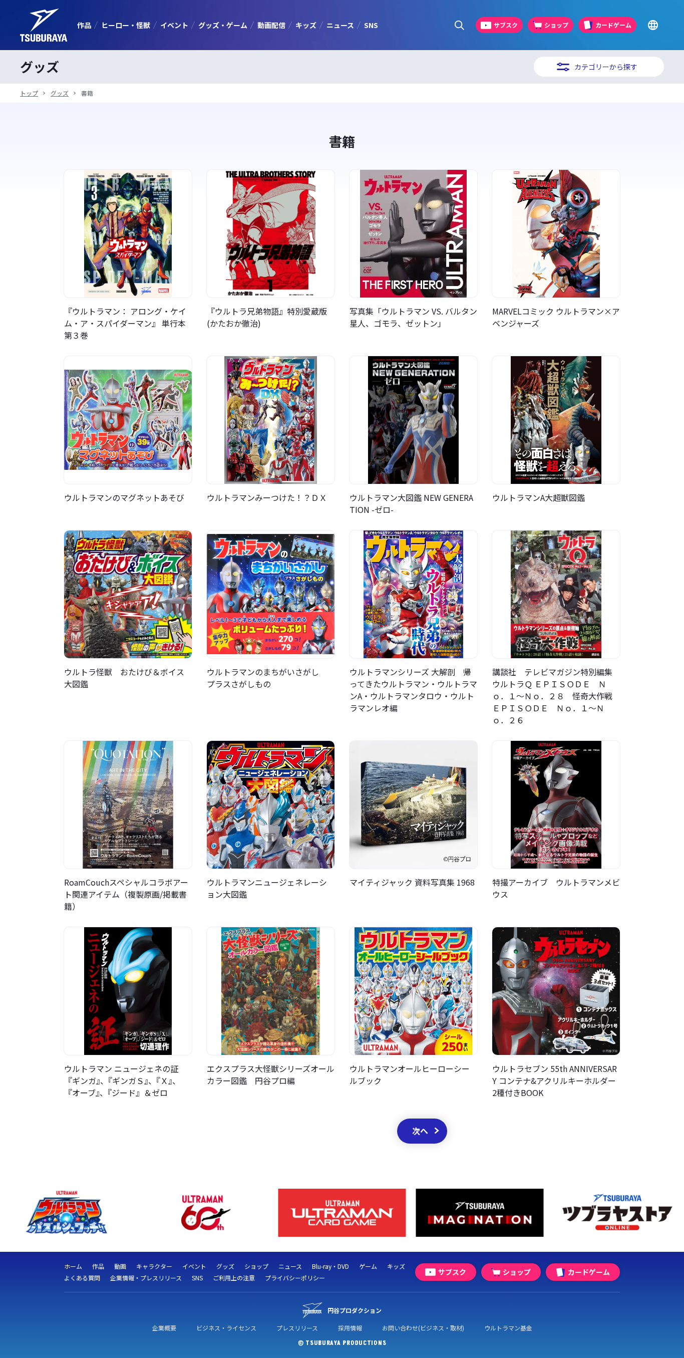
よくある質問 (82, 1277)
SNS (371, 25)
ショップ (256, 1266)
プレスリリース (297, 1327)
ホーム (73, 1266)
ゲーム (368, 1266)
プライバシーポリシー (295, 1277)
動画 (120, 1266)
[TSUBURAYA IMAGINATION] (369, 1213)
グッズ (60, 93)
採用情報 (350, 1327)
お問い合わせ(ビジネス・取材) (423, 1327)
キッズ (305, 25)
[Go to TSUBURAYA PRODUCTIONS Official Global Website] (652, 25)
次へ (420, 1131)
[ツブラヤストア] (507, 1213)
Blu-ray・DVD (330, 1266)
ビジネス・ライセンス (226, 1327)
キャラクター (154, 1266)
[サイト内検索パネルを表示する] (459, 25)
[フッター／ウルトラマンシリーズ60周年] (94, 1213)
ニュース (340, 25)
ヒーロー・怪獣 (125, 25)
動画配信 (271, 25)
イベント (174, 25)
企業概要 (164, 1327)
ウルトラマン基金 (508, 1327)
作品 (84, 25)
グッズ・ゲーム (222, 25)
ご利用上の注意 (234, 1277)
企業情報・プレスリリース (146, 1277)
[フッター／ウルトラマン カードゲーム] (231, 1213)
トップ (29, 93)
